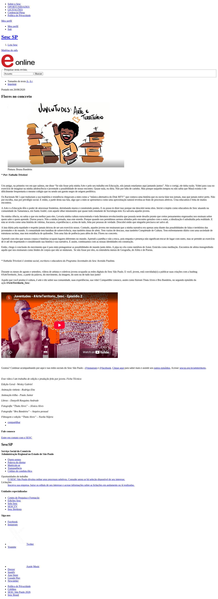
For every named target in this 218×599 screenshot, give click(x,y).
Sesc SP (9, 37)
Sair (10, 29)
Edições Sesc (14, 500)
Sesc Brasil (13, 595)
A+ (31, 81)
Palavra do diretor (17, 462)
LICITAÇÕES (15, 9)
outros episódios (162, 368)
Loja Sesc (13, 44)
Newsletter (13, 580)
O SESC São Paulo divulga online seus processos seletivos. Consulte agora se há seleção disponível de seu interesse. (66, 479)
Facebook (13, 521)
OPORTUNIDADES (19, 6)
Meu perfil (13, 26)
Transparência (15, 468)
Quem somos (14, 459)
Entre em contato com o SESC (16, 437)
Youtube (12, 547)
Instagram (13, 524)
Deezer (11, 569)
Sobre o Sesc (14, 4)
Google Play (14, 578)
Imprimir (12, 84)
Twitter (30, 544)
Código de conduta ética (20, 471)
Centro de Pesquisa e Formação (23, 497)
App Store (13, 575)
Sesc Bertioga (15, 509)
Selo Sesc (12, 503)
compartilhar (14, 422)
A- (27, 81)
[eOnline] (18, 66)
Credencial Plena (16, 12)
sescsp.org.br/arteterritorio (193, 368)
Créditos (12, 589)
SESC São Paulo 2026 (19, 592)
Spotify (11, 572)
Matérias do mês (9, 50)
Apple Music (32, 566)
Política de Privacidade (19, 15)
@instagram (91, 368)
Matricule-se (14, 465)
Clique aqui (118, 368)
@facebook (105, 368)
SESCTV (12, 506)
